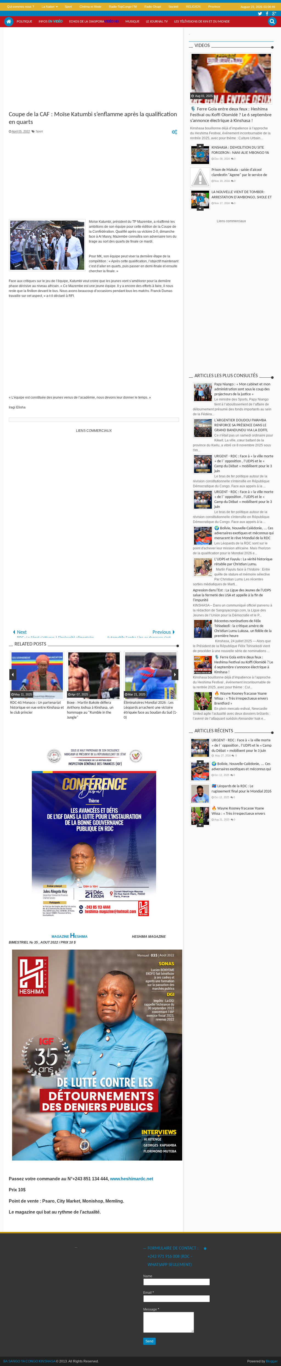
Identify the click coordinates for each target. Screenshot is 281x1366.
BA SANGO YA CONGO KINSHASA (29, 1361)
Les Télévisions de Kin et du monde (202, 21)
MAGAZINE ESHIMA (70, 937)
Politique (24, 21)
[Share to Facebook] (195, 100)
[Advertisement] (94, 69)
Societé (173, 6)
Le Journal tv (157, 21)
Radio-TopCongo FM (123, 6)
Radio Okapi (152, 6)
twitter (259, 14)
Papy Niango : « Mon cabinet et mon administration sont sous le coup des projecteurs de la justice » (242, 389)
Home (8, 21)
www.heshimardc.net (132, 1178)
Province (214, 6)
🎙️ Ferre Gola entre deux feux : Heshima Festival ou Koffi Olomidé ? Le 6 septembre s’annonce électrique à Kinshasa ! (230, 115)
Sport (68, 6)
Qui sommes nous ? (20, 6)
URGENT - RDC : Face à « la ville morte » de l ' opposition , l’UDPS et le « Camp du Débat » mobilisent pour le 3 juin (241, 745)
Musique (132, 21)
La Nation (48, 6)
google (274, 14)
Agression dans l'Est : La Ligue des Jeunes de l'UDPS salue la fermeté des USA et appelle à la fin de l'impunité (232, 595)
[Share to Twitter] (201, 100)
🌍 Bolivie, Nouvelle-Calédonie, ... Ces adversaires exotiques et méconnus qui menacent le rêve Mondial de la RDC (244, 533)
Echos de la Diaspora (94, 21)
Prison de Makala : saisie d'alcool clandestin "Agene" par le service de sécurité (239, 175)
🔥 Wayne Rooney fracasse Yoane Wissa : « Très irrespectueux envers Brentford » (241, 699)
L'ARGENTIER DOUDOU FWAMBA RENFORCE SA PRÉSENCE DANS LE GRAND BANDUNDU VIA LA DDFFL (241, 425)
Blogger (272, 1361)
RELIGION (193, 6)
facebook (267, 14)
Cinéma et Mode (90, 6)
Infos (51, 21)
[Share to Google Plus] (208, 100)
